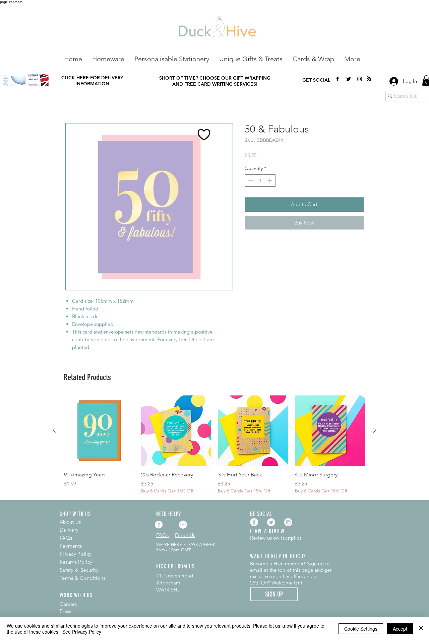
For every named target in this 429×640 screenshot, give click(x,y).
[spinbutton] (260, 180)
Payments (71, 546)
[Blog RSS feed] (369, 79)
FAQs (66, 538)
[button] (108, 58)
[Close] (421, 629)
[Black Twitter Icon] (349, 79)
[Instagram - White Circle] (288, 522)
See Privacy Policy (81, 631)
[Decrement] (250, 180)
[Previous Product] (54, 430)
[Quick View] (99, 430)
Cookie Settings (360, 628)
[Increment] (270, 180)
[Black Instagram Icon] (360, 79)
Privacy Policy (75, 554)
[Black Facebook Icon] (337, 79)
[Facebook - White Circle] (254, 522)
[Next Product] (375, 430)
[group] (214, 445)
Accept (400, 628)
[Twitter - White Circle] (271, 522)
